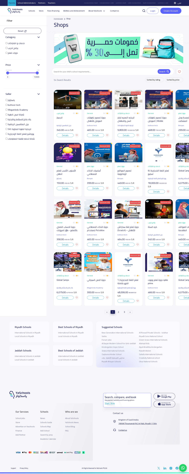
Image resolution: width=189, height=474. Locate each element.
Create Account (171, 11)
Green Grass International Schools (153, 340)
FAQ (66, 430)
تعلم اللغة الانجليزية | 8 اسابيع (158, 172)
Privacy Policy (24, 468)
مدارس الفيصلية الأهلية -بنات (113, 358)
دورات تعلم (13, 53)
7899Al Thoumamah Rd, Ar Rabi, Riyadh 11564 (137, 423)
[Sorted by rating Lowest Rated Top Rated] (154, 80)
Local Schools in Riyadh (121, 3)
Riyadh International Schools (149, 3)
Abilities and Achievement (74, 10)
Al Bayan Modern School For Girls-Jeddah (119, 343)
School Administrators (27, 3)
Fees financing (53, 10)
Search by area (46, 434)
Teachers (51, 3)
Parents (12, 3)
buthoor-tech (14, 105)
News (42, 418)
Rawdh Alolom (145, 351)
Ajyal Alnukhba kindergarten (150, 347)
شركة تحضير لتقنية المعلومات (21, 139)
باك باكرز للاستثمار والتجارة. (19, 119)
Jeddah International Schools (134, 3)
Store (41, 10)
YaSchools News (72, 422)
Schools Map (45, 426)
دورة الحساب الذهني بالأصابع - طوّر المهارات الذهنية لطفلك (67, 228)
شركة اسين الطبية (16, 114)
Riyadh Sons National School (151, 336)
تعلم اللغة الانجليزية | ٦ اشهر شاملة (127, 281)
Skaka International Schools (113, 351)
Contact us (122, 430)
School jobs (20, 418)
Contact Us (114, 10)
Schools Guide (46, 422)
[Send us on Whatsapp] (183, 468)
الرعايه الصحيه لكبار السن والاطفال (125, 119)
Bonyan (90, 178)
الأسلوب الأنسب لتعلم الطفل (66, 172)
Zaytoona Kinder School (111, 354)
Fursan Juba (106, 340)
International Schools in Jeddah (107, 3)
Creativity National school (149, 358)
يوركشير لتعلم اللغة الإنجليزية (21, 134)
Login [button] (152, 11)
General (90, 113)
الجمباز (60, 118)
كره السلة (152, 227)
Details (65, 135)
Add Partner (20, 434)
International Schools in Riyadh (91, 3)
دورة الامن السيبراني (96, 280)
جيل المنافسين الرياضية (18, 124)
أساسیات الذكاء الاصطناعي (94, 172)
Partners (41, 3)
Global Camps (63, 280)
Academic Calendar (48, 439)
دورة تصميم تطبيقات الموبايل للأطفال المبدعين (96, 119)
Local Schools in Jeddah (163, 3)
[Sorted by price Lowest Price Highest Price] (174, 80)
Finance (18, 430)
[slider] (7, 73)
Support (13, 468)
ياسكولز (11, 100)
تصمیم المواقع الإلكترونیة (124, 172)
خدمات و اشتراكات (16, 43)
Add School (45, 430)
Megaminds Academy (18, 110)
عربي (179, 3)
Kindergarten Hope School (113, 347)
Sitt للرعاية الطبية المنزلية (19, 129)
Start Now (110, 403)
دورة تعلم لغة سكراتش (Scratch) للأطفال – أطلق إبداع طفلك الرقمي (128, 228)
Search (162, 71)
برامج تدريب (13, 48)
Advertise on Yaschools (25, 426)
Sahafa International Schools (150, 354)
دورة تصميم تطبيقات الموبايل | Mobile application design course (157, 119)
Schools (32, 10)
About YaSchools (72, 418)
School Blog (70, 426)
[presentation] (177, 49)
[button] (144, 10)
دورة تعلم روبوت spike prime (158, 281)
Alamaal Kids (144, 343)
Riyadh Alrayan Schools (111, 361)
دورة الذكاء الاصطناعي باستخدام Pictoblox (97, 228)
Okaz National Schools (148, 361)
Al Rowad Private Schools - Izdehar (153, 332)
